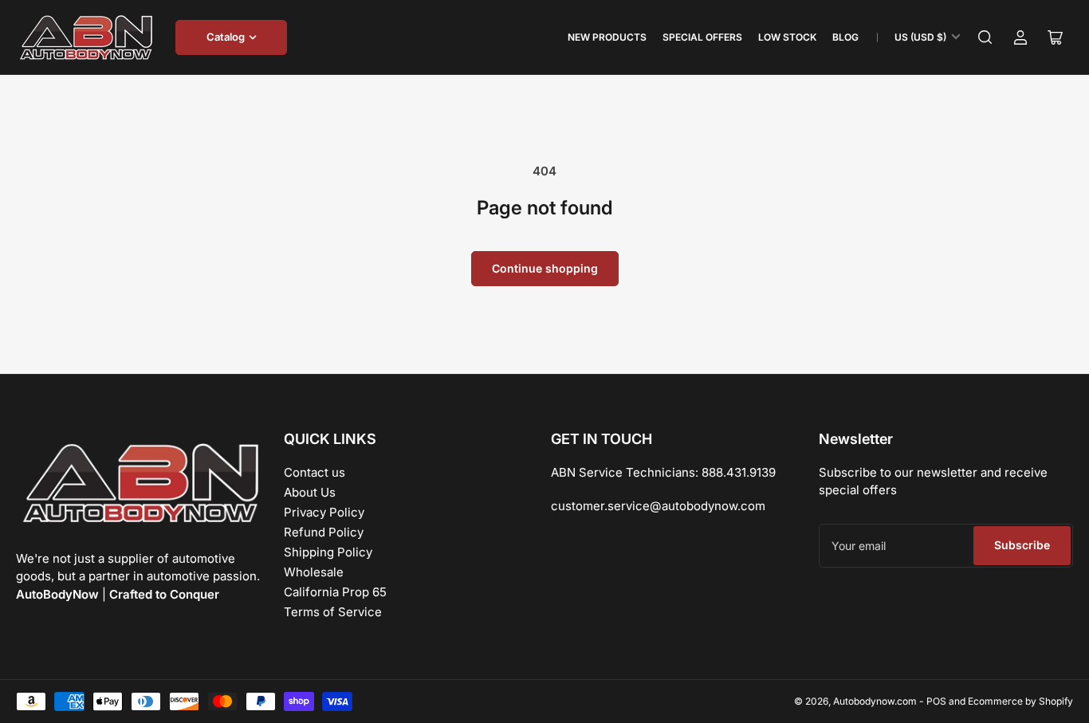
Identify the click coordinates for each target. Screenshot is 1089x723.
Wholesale (314, 572)
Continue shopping (545, 268)
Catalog (225, 36)
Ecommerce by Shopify (1020, 701)
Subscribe (1022, 545)
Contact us (314, 472)
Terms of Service (333, 611)
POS (936, 701)
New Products (607, 37)
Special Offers (702, 37)
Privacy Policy (324, 512)
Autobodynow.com (875, 701)
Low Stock (787, 37)
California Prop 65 (335, 591)
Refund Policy (324, 532)
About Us (310, 492)
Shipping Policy (328, 552)
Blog (845, 37)
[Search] (985, 37)
